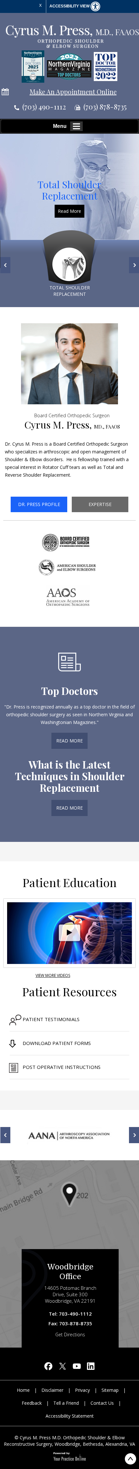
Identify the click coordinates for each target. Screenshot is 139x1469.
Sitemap (110, 1390)
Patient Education (70, 882)
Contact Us (102, 1403)
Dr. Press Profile (39, 504)
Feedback (32, 1403)
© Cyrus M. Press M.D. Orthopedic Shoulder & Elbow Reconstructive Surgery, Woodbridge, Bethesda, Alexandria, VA (69, 1440)
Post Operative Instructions (62, 1067)
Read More (69, 211)
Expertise (100, 504)
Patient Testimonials (51, 1019)
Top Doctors (69, 691)
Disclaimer (52, 1390)
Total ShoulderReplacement (69, 290)
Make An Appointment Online (73, 91)
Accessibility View (70, 6)
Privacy (82, 1390)
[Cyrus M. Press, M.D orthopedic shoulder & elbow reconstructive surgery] (72, 36)
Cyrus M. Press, (72, 421)
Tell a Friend (66, 1403)
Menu (60, 126)
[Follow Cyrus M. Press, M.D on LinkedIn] (90, 1367)
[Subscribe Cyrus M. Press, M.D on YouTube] (76, 1367)
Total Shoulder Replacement (69, 190)
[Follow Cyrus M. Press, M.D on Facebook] (48, 1367)
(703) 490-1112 (44, 106)
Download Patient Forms (57, 1043)
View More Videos (53, 975)
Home (23, 1390)
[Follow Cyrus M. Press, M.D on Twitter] (62, 1367)
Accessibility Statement (70, 1416)
